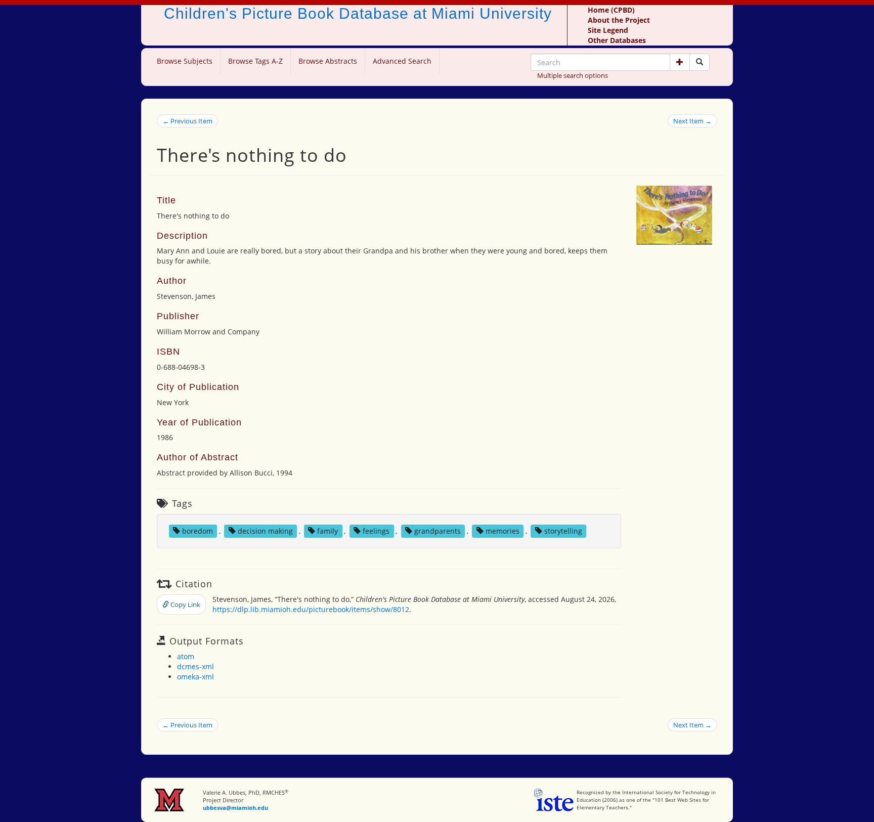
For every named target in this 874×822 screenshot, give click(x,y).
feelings (376, 531)
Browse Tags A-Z (255, 61)
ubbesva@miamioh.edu (235, 807)
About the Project (619, 20)
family (327, 531)
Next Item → (692, 120)
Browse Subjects (184, 61)
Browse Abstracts (327, 61)
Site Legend (608, 30)
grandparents (437, 531)
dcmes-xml (195, 666)
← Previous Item (187, 120)
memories (502, 531)
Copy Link (184, 604)
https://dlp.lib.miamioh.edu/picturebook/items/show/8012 (310, 609)
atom (185, 656)
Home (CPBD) (611, 10)
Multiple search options (572, 75)
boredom (197, 531)
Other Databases (617, 40)
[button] (680, 62)
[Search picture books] (699, 62)
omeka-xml (195, 676)
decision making (265, 531)
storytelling (563, 531)
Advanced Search (402, 61)
